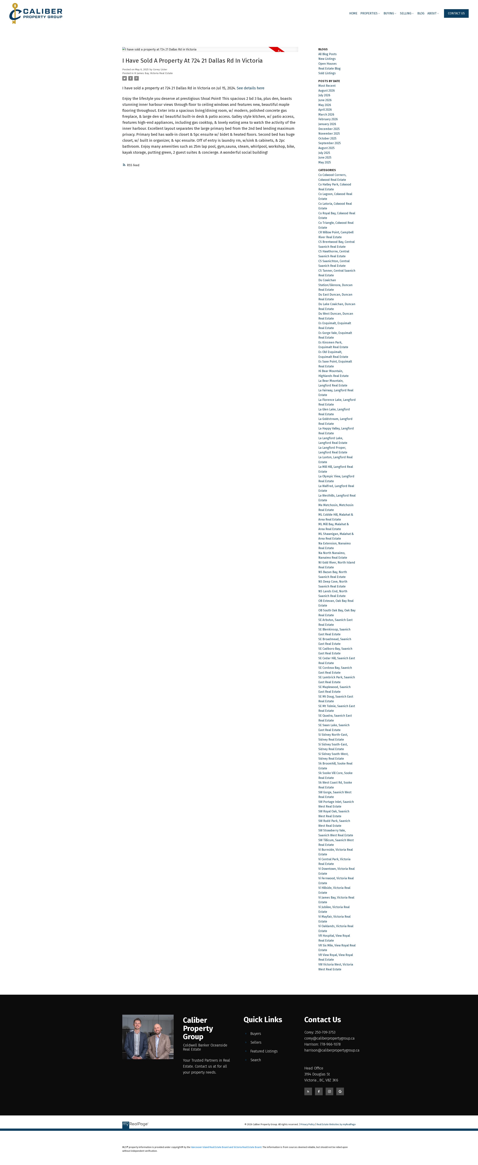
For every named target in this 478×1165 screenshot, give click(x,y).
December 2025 (329, 129)
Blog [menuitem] (420, 13)
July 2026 (324, 95)
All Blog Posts (327, 54)
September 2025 (329, 143)
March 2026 (326, 114)
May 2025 (324, 162)
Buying (389, 13)
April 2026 (325, 109)
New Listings (327, 59)
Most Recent (327, 86)
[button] (456, 13)
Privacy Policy (307, 1124)
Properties (369, 13)
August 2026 (326, 90)
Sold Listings (327, 73)
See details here (250, 88)
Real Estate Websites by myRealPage (336, 1124)
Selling (405, 13)
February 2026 (328, 119)
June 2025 (324, 157)
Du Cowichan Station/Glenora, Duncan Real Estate (335, 284)
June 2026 (325, 100)
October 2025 (327, 138)
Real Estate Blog (329, 68)
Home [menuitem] (353, 13)
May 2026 (324, 105)
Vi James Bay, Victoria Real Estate (153, 73)
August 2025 (326, 148)
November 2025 (329, 133)
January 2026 (327, 124)
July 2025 (324, 153)
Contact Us (456, 13)
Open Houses (327, 63)
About (432, 13)
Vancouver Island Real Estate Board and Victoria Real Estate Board (226, 1147)
